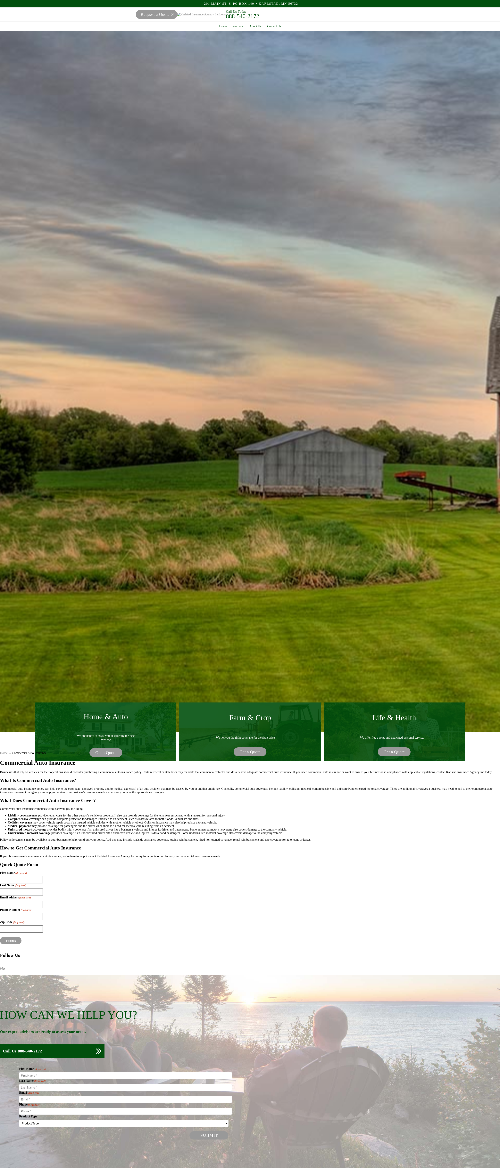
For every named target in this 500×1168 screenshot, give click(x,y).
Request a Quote (155, 14)
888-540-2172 (242, 16)
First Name (13, 872)
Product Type (28, 1116)
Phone (29, 1104)
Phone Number (16, 909)
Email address (15, 897)
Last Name (13, 885)
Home (223, 26)
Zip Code (12, 922)
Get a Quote (105, 752)
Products (238, 26)
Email (29, 1092)
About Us (255, 26)
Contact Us (274, 26)
